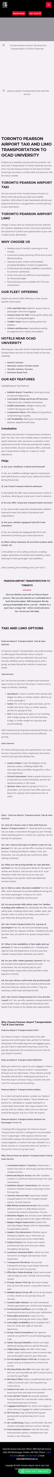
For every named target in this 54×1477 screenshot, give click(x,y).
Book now (19, 13)
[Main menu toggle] (49, 5)
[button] (34, 1471)
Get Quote (35, 13)
